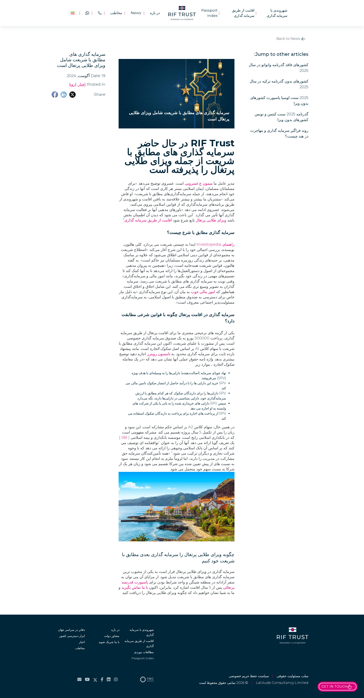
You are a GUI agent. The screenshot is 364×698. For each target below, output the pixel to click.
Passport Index (209, 13)
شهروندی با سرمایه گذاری (277, 13)
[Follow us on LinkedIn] (109, 679)
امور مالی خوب (203, 292)
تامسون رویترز (158, 354)
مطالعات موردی (144, 652)
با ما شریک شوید (109, 642)
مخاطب (116, 13)
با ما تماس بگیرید (135, 587)
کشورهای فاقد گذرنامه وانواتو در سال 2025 (278, 68)
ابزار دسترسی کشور (72, 636)
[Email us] (79, 679)
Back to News (288, 39)
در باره (155, 13)
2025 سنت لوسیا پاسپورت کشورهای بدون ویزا (279, 100)
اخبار (82, 642)
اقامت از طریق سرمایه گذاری (243, 13)
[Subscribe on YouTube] (87, 679)
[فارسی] (72, 13)
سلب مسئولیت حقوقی (292, 676)
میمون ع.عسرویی (199, 183)
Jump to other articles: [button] (281, 54)
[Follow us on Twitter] (95, 679)
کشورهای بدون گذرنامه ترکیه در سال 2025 (279, 84)
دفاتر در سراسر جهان (71, 630)
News (136, 13)
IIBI (124, 437)
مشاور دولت (111, 636)
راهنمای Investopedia (215, 244)
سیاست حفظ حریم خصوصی (249, 676)
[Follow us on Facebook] (102, 679)
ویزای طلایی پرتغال (211, 220)
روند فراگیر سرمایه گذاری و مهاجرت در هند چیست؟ (279, 133)
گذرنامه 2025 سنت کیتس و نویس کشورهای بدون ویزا (281, 117)
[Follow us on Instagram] (116, 679)
